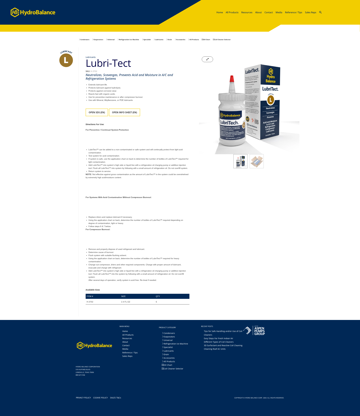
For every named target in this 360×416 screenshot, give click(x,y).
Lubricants (91, 57)
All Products (128, 334)
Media (125, 349)
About (125, 342)
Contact (126, 345)
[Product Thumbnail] (207, 59)
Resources (127, 338)
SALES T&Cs (116, 397)
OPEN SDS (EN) (97, 112)
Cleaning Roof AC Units (215, 349)
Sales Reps (127, 356)
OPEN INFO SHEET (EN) (124, 112)
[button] (320, 12)
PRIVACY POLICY (84, 397)
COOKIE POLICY (101, 397)
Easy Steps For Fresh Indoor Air (218, 338)
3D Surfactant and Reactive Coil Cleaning (223, 345)
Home (125, 331)
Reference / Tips (130, 352)
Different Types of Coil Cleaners (219, 342)
